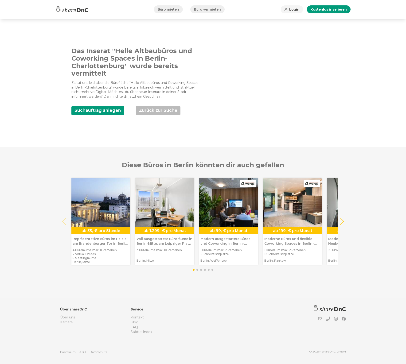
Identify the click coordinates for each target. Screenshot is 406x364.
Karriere (66, 322)
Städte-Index (141, 332)
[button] (341, 221)
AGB (82, 352)
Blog (134, 322)
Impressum (68, 352)
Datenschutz (98, 352)
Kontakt (137, 317)
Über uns (67, 317)
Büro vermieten (207, 9)
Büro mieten (168, 9)
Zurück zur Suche (158, 110)
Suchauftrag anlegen (97, 110)
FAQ (134, 327)
